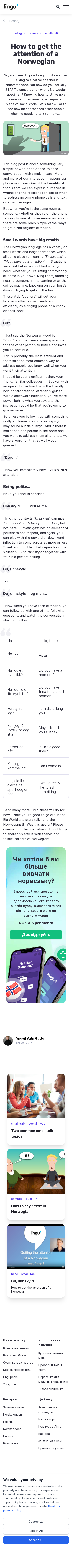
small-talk (51, 33)
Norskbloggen (12, 1414)
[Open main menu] (66, 7)
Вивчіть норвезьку (16, 1348)
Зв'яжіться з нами (50, 1441)
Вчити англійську (15, 1355)
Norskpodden (12, 1429)
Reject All (36, 1530)
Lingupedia (10, 1377)
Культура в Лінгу (49, 1426)
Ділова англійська (50, 1389)
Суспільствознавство (18, 1362)
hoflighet (20, 33)
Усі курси (9, 1384)
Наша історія (47, 1419)
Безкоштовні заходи (17, 1369)
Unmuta (8, 1436)
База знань (10, 1443)
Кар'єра (44, 1433)
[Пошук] (58, 6)
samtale (35, 33)
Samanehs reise (13, 1407)
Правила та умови (51, 1448)
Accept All (36, 1540)
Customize (36, 1521)
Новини (8, 1421)
